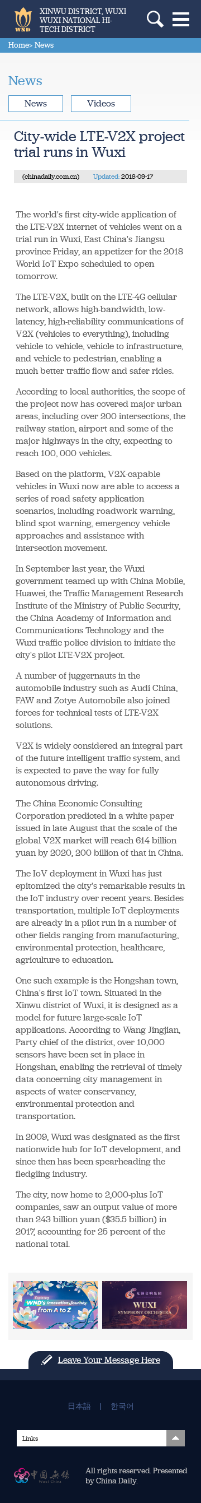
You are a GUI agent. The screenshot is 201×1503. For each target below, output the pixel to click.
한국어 (122, 1407)
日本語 (79, 1407)
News (36, 103)
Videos (101, 103)
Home (18, 45)
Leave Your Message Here (109, 1359)
